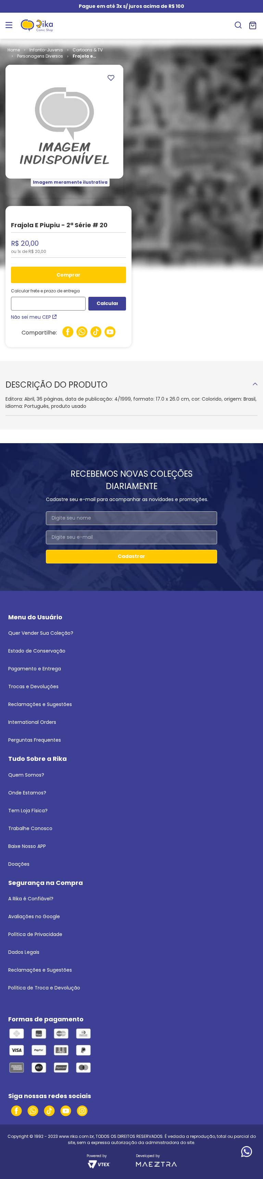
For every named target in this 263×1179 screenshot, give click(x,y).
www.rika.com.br (76, 1136)
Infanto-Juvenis (46, 50)
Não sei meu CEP (31, 317)
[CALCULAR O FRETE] (107, 304)
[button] (238, 25)
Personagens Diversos (40, 56)
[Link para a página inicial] (14, 50)
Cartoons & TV (88, 50)
